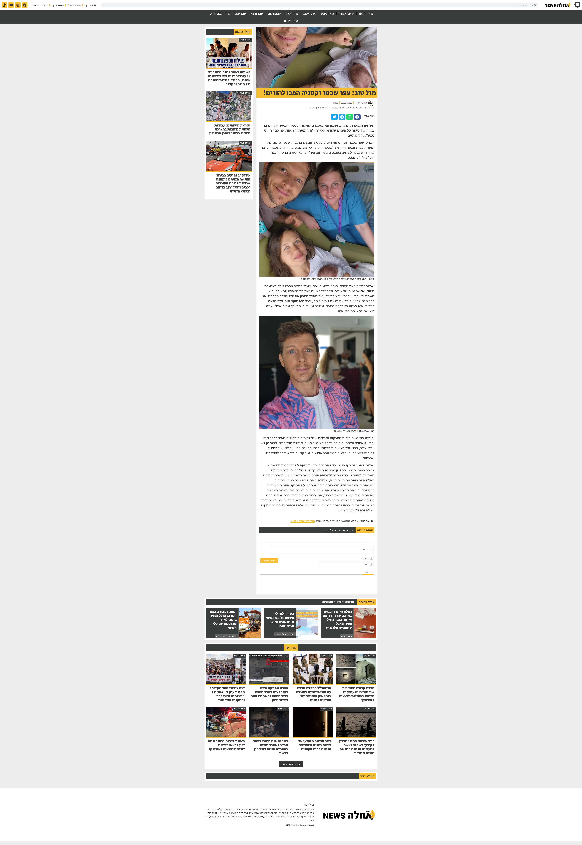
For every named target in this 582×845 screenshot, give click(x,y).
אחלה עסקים (90, 5)
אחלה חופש (257, 13)
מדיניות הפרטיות (39, 5)
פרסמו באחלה (74, 5)
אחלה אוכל (292, 13)
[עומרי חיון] (557, 5)
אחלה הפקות (57, 5)
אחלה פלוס (240, 13)
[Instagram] (17, 5)
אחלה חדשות (366, 13)
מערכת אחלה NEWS (302, 521)
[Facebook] (24, 5)
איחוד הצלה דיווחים (220, 13)
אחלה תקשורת (346, 13)
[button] (357, 117)
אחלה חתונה (274, 13)
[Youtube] (11, 5)
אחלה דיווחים (291, 20)
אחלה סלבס (309, 13)
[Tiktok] (4, 5)
